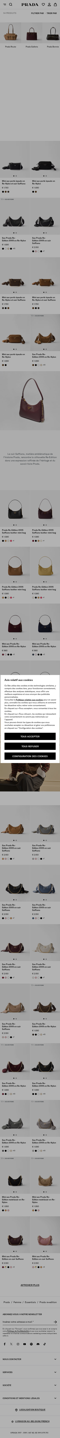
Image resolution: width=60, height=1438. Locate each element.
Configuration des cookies (30, 756)
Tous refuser (30, 746)
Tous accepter (30, 736)
